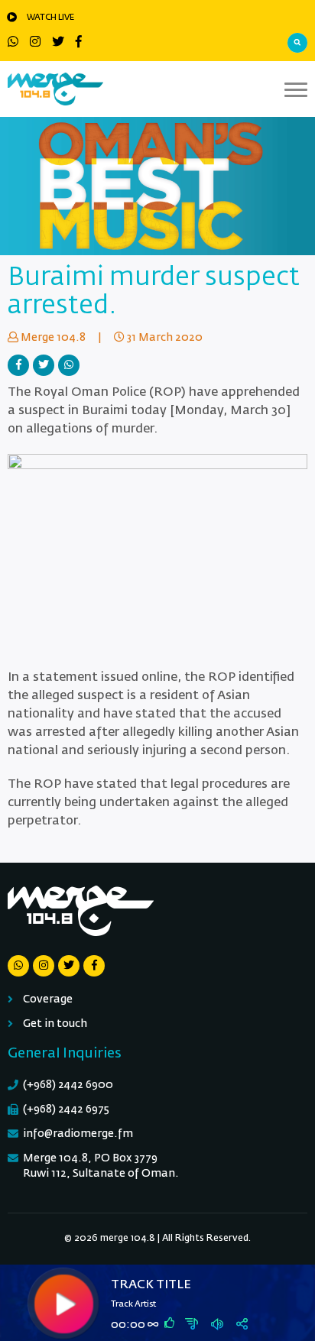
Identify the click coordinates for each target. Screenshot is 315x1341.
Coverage (48, 999)
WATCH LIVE (50, 17)
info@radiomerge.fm (78, 1134)
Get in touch (55, 1024)
